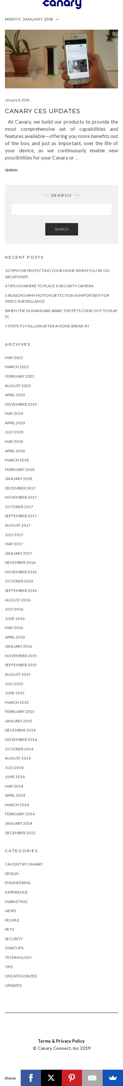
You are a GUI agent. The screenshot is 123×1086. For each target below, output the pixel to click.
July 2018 (14, 432)
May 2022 (14, 357)
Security (14, 938)
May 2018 (14, 441)
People (12, 920)
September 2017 (21, 515)
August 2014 (18, 758)
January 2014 (18, 823)
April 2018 (15, 450)
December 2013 (20, 832)
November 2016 (21, 571)
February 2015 (19, 711)
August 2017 (18, 525)
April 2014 (15, 795)
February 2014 (19, 813)
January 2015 (18, 720)
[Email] (92, 1078)
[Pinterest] (72, 1078)
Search (62, 229)
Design (12, 873)
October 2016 (19, 581)
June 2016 (15, 618)
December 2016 (20, 562)
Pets (9, 929)
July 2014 (14, 767)
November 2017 (21, 497)
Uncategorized (21, 975)
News (10, 910)
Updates (11, 170)
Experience (16, 892)
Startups (14, 947)
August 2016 (18, 599)
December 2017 (20, 488)
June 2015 (15, 692)
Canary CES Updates (42, 111)
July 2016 (14, 609)
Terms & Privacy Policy (61, 1041)
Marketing (16, 901)
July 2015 (14, 683)
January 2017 (18, 553)
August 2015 (18, 674)
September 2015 (21, 664)
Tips (8, 966)
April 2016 (15, 637)
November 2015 (21, 655)
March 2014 (17, 804)
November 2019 (21, 404)
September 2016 (21, 590)
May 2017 (14, 543)
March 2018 (17, 460)
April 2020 (15, 394)
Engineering (18, 882)
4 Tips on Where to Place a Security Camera (49, 285)
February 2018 (19, 469)
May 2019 (14, 413)
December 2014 (20, 730)
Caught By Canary (24, 864)
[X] (51, 1078)
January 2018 (18, 478)
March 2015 (17, 702)
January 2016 (18, 646)
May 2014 (14, 786)
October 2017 (19, 506)
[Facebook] (31, 1078)
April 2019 (15, 422)
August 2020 (18, 385)
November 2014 (21, 739)
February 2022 (19, 376)
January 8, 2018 (17, 100)
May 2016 (14, 627)
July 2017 (14, 534)
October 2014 (19, 749)
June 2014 (15, 776)
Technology (18, 957)
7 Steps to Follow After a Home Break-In (47, 326)
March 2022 (17, 366)
